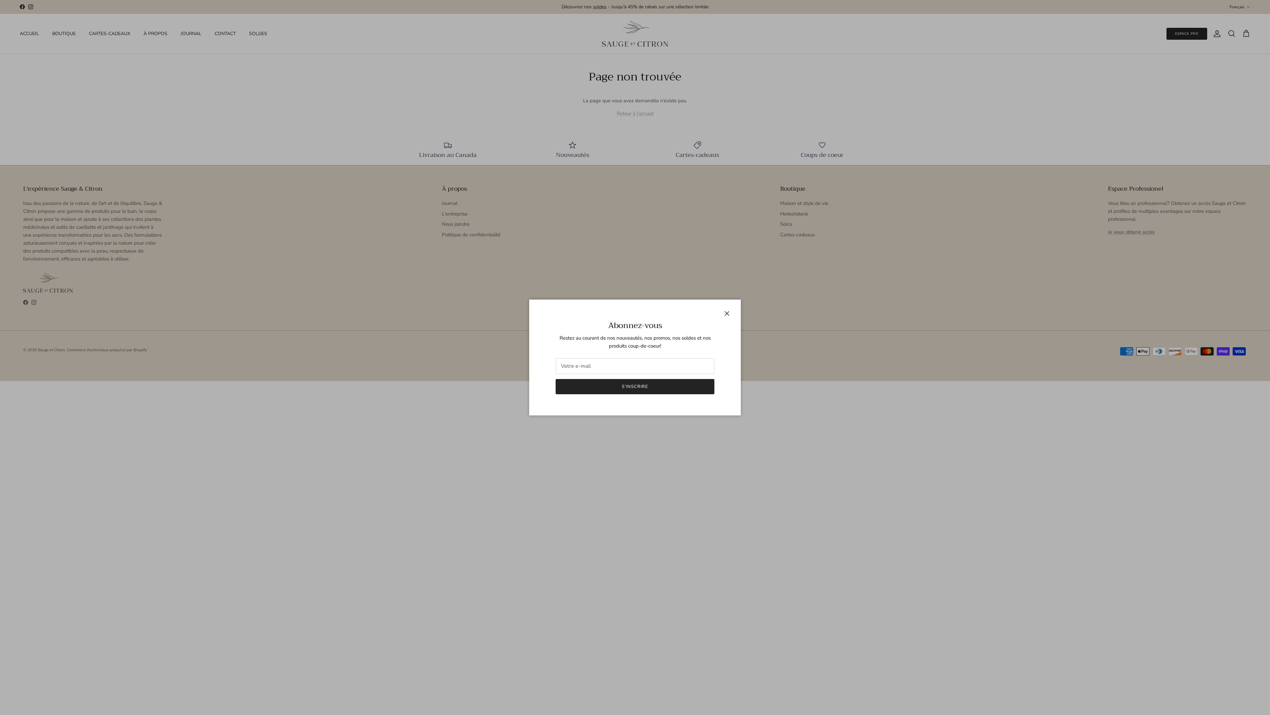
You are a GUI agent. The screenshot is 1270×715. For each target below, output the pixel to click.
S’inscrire (635, 387)
